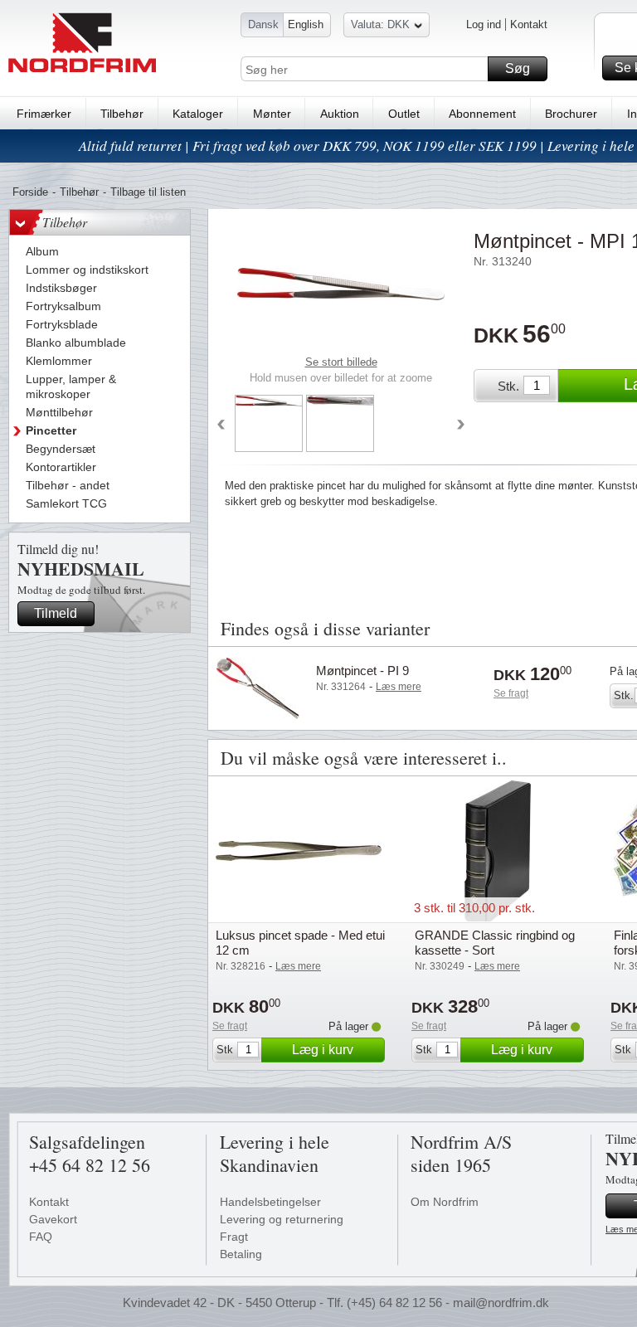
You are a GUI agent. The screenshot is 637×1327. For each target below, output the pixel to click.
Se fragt (511, 693)
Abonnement (482, 113)
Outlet (404, 113)
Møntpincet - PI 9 (362, 671)
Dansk (263, 24)
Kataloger (198, 113)
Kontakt (528, 24)
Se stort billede (341, 362)
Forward (461, 425)
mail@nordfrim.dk (501, 1302)
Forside (30, 192)
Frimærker (44, 113)
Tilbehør (121, 113)
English (305, 24)
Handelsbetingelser (270, 1201)
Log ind (483, 24)
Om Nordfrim (445, 1201)
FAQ (40, 1236)
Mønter (272, 113)
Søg (517, 68)
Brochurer (571, 113)
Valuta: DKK (380, 24)
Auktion (339, 113)
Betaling (241, 1254)
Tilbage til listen (148, 192)
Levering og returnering (281, 1219)
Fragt (234, 1236)
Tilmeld (55, 613)
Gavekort (53, 1219)
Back (220, 425)
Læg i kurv (322, 1050)
